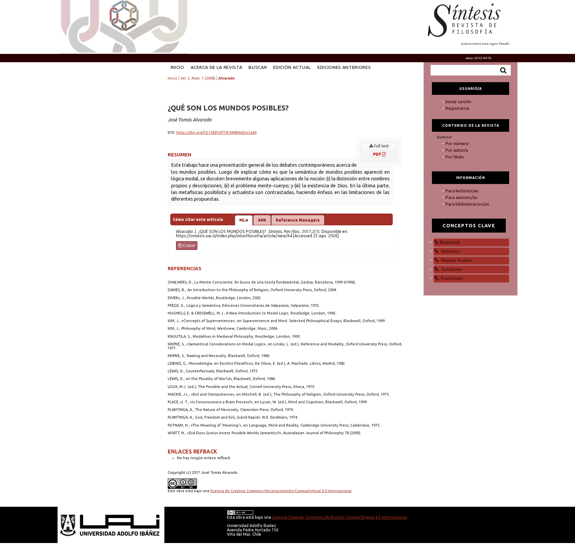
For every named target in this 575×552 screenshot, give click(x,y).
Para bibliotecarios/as (467, 204)
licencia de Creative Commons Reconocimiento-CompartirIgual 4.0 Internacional (280, 491)
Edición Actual (292, 67)
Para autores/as (462, 197)
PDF (377, 154)
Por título (455, 156)
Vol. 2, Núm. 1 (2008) (197, 78)
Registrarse (457, 108)
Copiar (188, 245)
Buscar (258, 67)
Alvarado (226, 78)
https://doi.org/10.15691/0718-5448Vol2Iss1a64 (216, 132)
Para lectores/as (462, 190)
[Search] (503, 70)
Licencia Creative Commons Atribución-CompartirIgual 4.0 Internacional (339, 517)
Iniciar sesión (458, 101)
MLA (243, 220)
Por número (457, 143)
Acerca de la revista (217, 67)
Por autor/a (457, 150)
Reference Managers (298, 220)
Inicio (177, 67)
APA (262, 220)
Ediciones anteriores (344, 67)
